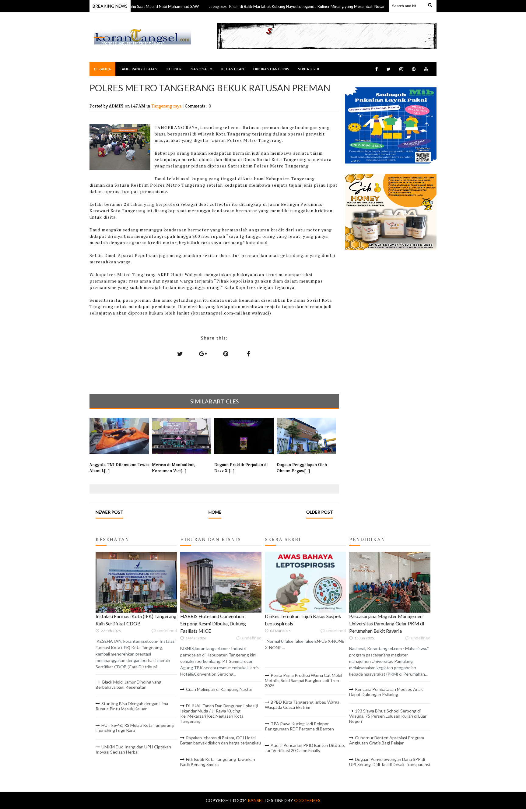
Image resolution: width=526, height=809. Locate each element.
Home (215, 512)
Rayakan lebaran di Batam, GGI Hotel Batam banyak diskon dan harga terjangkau (220, 740)
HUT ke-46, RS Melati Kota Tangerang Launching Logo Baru (135, 728)
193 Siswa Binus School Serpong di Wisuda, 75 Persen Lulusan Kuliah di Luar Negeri (387, 716)
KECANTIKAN (232, 69)
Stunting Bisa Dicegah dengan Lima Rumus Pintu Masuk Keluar (132, 706)
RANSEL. (256, 800)
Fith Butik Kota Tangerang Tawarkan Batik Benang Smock (217, 762)
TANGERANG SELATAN (138, 69)
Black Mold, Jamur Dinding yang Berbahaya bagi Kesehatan (128, 684)
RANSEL (103, 30)
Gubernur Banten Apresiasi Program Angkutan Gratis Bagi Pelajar (386, 740)
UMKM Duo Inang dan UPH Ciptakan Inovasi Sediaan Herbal (133, 749)
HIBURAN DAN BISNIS (271, 69)
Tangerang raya (167, 106)
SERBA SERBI (308, 69)
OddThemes (307, 800)
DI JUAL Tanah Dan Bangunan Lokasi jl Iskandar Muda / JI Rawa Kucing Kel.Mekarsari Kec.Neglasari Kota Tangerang (219, 713)
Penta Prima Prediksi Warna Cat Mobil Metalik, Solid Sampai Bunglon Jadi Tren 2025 (303, 680)
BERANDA (102, 69)
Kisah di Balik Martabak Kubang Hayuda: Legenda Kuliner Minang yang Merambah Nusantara (292, 6)
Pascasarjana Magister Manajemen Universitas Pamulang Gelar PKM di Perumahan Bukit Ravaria (386, 623)
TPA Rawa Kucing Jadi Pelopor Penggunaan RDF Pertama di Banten (299, 726)
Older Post (319, 512)
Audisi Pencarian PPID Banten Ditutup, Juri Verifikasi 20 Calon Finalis (305, 748)
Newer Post (109, 512)
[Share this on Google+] (203, 353)
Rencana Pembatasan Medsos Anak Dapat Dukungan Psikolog (386, 692)
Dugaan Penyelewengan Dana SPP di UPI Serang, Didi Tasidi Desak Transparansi (389, 762)
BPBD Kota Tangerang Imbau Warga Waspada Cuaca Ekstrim (302, 704)
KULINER (174, 69)
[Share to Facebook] (249, 353)
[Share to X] (180, 353)
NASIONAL (200, 69)
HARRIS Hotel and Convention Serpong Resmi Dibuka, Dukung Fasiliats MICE (213, 623)
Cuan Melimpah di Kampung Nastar (219, 689)
